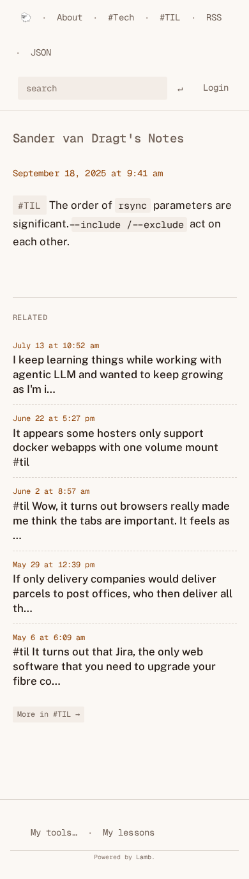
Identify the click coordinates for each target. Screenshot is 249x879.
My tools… (54, 832)
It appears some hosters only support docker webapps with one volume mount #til (115, 448)
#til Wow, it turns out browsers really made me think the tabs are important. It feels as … (121, 521)
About (70, 17)
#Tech (121, 17)
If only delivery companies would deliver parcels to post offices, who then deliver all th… (122, 593)
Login (216, 87)
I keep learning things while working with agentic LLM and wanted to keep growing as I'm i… (118, 374)
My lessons (129, 832)
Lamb (143, 857)
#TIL (170, 17)
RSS (214, 17)
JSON (41, 52)
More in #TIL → (48, 714)
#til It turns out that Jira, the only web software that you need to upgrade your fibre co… (114, 666)
